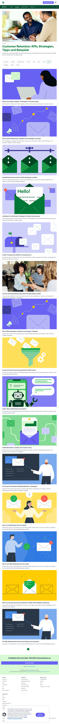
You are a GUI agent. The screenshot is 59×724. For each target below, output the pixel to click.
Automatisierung (20, 61)
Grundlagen (6, 64)
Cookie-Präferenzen (52, 718)
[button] (4, 714)
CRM (34, 61)
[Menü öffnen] (56, 2)
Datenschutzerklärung (44, 671)
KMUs (12, 64)
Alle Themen (6, 61)
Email (49, 61)
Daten (39, 61)
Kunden (17, 64)
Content (28, 61)
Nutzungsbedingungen (31, 671)
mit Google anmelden (30, 666)
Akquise (13, 61)
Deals (44, 61)
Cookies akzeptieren (40, 714)
